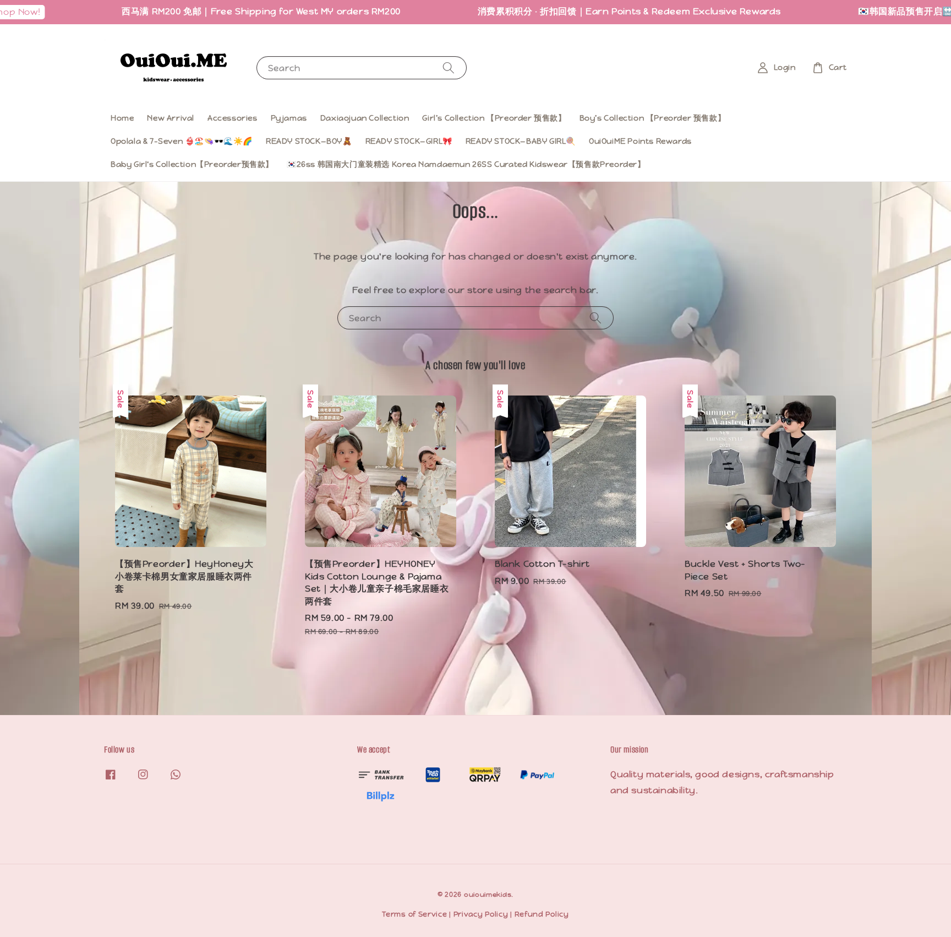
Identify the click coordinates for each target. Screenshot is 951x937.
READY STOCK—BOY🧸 (309, 141)
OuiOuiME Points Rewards (640, 141)
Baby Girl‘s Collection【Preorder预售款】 (192, 164)
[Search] (448, 67)
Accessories (232, 118)
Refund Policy (542, 914)
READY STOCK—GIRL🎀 (408, 141)
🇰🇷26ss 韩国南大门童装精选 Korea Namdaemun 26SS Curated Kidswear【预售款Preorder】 (466, 164)
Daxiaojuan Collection (364, 118)
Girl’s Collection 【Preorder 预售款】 (494, 118)
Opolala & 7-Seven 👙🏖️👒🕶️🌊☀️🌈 (182, 141)
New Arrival (170, 118)
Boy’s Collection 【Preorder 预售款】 (653, 118)
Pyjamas (289, 118)
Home (122, 118)
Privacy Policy (481, 914)
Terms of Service (414, 914)
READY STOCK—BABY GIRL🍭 (521, 141)
